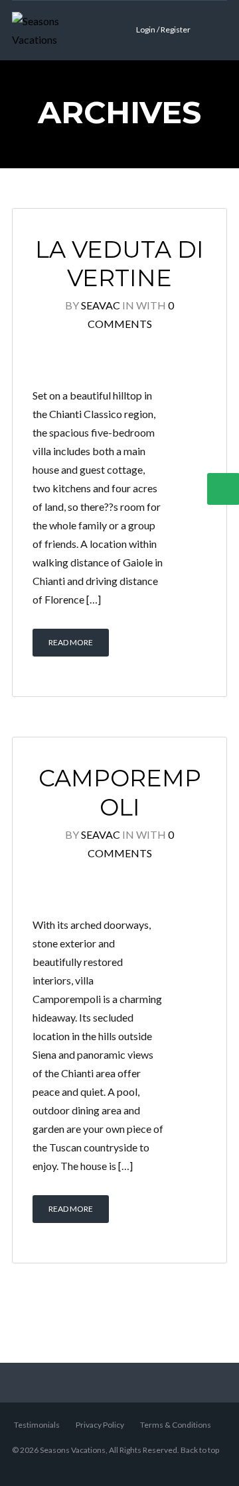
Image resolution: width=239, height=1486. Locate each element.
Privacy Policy (100, 1425)
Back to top (200, 1450)
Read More (70, 642)
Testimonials (37, 1425)
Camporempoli (120, 793)
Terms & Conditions (175, 1425)
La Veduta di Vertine (119, 264)
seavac (100, 305)
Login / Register (163, 29)
